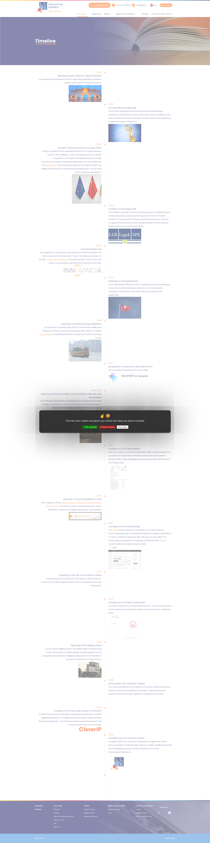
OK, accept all (90, 427)
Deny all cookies (108, 427)
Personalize (122, 427)
